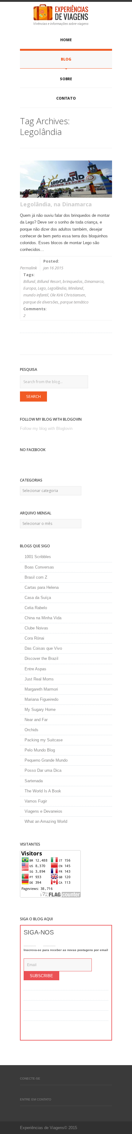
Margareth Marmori (41, 689)
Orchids (31, 730)
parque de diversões (40, 302)
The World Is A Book (43, 791)
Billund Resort (49, 281)
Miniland (75, 288)
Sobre (66, 78)
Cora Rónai (34, 638)
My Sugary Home (40, 709)
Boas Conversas (39, 567)
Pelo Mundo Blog (40, 750)
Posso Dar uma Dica (43, 770)
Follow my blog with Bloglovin (46, 428)
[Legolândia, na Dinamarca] (66, 179)
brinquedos (73, 281)
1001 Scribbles (38, 556)
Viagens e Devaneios (43, 811)
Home (66, 39)
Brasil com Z (36, 577)
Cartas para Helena (42, 587)
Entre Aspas (35, 669)
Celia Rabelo (36, 607)
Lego (42, 288)
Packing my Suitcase (44, 740)
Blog (66, 59)
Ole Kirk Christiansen (67, 295)
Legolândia (57, 288)
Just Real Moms (39, 679)
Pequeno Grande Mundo (46, 760)
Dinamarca (93, 281)
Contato (66, 98)
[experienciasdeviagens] (66, 15)
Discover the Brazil (41, 658)
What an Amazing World (46, 821)
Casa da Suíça (38, 597)
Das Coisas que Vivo (43, 648)
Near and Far (36, 719)
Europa (29, 288)
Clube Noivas (36, 628)
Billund (29, 281)
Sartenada (34, 781)
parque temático (74, 302)
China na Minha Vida (43, 618)
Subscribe (41, 975)
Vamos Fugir (36, 801)
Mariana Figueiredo (41, 699)
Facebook (23, 1091)
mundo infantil (35, 295)
